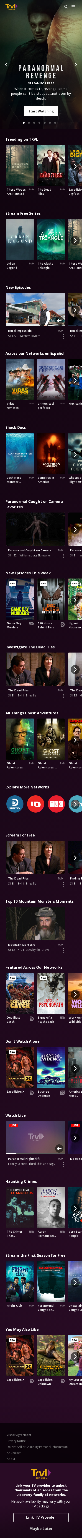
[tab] (24, 123)
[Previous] (6, 64)
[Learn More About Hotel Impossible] (64, 336)
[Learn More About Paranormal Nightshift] (64, 1164)
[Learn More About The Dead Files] (64, 696)
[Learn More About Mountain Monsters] (64, 950)
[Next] (75, 64)
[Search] (64, 7)
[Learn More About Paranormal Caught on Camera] (64, 556)
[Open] (73, 7)
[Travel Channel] (11, 7)
